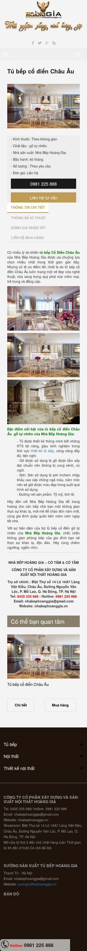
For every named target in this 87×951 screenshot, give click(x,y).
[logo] (43, 9)
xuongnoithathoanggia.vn (37, 884)
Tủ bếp (10, 744)
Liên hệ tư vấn (43, 197)
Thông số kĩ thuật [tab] (28, 217)
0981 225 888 (43, 184)
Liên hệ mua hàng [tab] (27, 237)
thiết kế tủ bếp (42, 450)
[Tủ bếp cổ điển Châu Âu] (43, 656)
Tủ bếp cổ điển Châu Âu (28, 684)
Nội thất (11, 756)
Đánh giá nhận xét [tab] (28, 227)
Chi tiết (21, 705)
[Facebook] (33, 43)
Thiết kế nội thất (19, 768)
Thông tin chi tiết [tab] (28, 207)
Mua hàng (60, 705)
